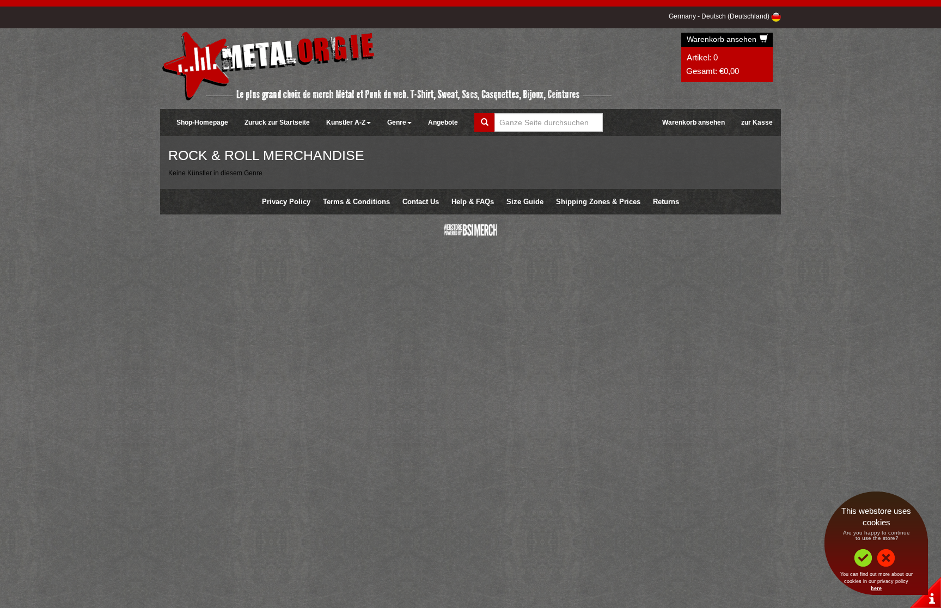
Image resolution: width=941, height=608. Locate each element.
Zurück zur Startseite (277, 122)
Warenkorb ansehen (723, 39)
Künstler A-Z (345, 122)
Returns (666, 202)
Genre (396, 122)
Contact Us (420, 202)
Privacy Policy (286, 202)
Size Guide (524, 202)
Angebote (443, 122)
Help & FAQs (472, 202)
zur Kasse (757, 122)
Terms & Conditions (356, 202)
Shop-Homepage (202, 122)
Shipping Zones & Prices (598, 202)
